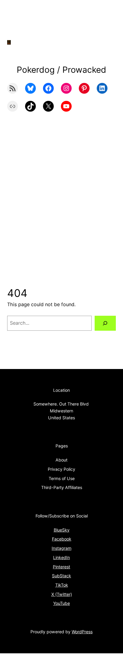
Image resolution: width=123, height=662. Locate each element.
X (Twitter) (61, 594)
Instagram (61, 548)
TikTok (61, 584)
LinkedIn (61, 557)
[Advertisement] (61, 203)
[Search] (105, 323)
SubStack (61, 575)
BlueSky (62, 529)
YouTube (61, 603)
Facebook (61, 538)
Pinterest (61, 566)
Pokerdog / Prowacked (61, 70)
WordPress (82, 631)
